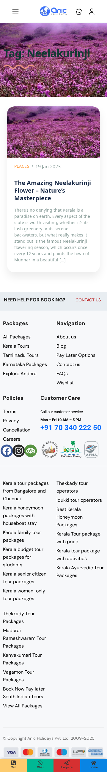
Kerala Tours (16, 346)
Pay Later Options (75, 355)
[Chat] (40, 762)
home (94, 767)
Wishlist (65, 383)
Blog (61, 346)
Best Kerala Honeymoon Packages (69, 517)
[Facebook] (7, 451)
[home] (93, 762)
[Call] (13, 762)
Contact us (68, 364)
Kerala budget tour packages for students (23, 557)
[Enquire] (67, 762)
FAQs (62, 373)
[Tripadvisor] (30, 451)
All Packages (17, 337)
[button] (78, 11)
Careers (11, 439)
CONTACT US (88, 300)
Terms (9, 411)
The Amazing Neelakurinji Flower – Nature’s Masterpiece (52, 190)
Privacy (11, 421)
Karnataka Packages (25, 364)
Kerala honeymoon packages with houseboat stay (23, 515)
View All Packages (23, 706)
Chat (40, 767)
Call (13, 767)
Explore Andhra (20, 373)
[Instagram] (18, 451)
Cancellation (16, 430)
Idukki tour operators (79, 500)
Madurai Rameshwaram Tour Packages (24, 638)
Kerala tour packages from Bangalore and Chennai (26, 491)
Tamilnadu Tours (21, 355)
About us (66, 337)
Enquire (67, 767)
